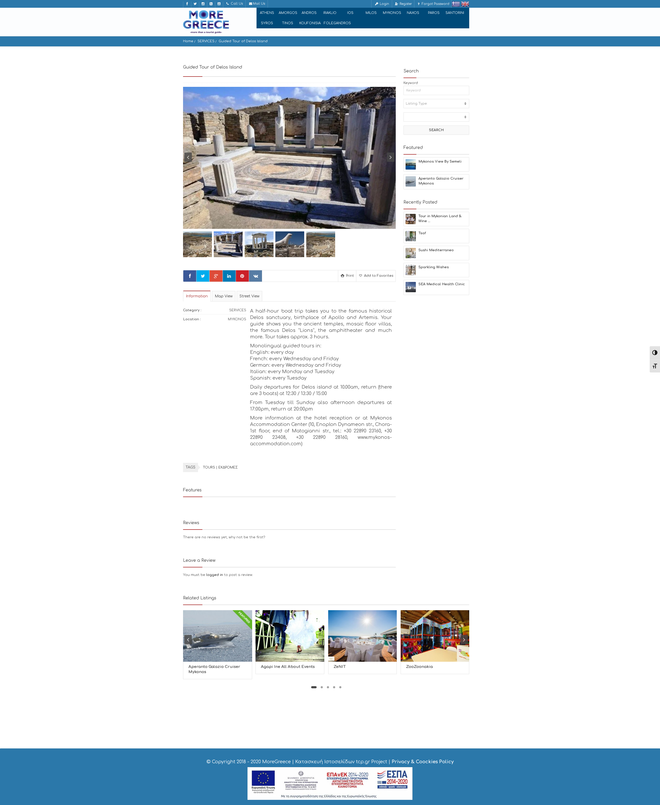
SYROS (267, 23)
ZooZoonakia (419, 667)
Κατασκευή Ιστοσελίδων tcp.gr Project (341, 761)
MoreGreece (276, 761)
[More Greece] (206, 21)
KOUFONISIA (310, 23)
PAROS (434, 13)
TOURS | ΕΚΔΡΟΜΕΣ (220, 467)
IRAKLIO (329, 13)
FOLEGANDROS (337, 23)
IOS (350, 13)
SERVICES (205, 41)
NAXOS (413, 13)
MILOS (371, 13)
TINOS (287, 23)
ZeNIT (340, 667)
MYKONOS (392, 13)
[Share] (189, 276)
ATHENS (267, 13)
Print (349, 276)
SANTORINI (455, 13)
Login (384, 4)
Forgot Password (435, 4)
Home (188, 41)
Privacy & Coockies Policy (423, 761)
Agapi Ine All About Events (288, 667)
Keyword (410, 83)
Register (405, 4)
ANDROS (309, 13)
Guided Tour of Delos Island (243, 41)
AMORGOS (288, 13)
